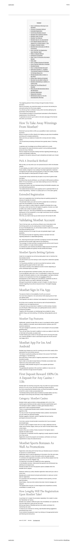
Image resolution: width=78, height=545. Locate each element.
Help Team (33, 60)
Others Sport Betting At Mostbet (39, 78)
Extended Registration (36, 31)
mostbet (43, 277)
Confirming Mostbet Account (38, 32)
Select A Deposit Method (37, 53)
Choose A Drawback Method (38, 29)
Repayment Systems (36, 94)
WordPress (66, 540)
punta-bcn (11, 4)
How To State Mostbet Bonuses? (39, 67)
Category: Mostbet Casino (37, 45)
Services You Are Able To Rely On (39, 80)
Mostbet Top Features (36, 38)
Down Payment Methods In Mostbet (40, 64)
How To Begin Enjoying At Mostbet (40, 62)
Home (67, 4)
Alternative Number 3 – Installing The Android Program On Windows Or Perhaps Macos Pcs (40, 71)
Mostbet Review (35, 66)
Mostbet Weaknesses (36, 92)
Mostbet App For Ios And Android (39, 39)
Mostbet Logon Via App (37, 36)
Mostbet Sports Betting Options (39, 34)
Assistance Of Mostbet (37, 55)
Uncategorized (36, 520)
